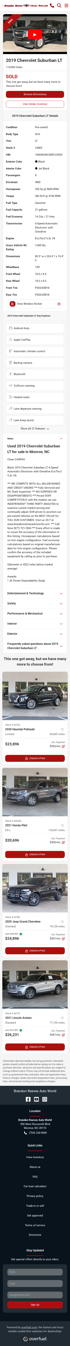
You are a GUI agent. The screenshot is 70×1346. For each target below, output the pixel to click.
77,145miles (57, 1022)
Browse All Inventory (35, 94)
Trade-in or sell (35, 1205)
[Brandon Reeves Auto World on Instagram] (43, 1099)
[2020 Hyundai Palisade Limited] (35, 696)
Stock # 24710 (12, 1013)
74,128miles (57, 926)
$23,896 (12, 744)
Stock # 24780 (12, 917)
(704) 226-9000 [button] (38, 1132)
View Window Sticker (29, 303)
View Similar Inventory (35, 104)
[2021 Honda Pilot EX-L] (35, 792)
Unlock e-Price (37, 758)
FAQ (35, 1176)
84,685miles (57, 734)
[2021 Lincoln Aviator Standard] (35, 984)
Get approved (35, 1215)
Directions (35, 1234)
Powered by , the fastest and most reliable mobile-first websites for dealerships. (35, 1329)
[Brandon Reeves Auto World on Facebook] (27, 1099)
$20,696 (12, 840)
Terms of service (35, 1225)
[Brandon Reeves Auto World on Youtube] (35, 1099)
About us (35, 1167)
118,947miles (56, 830)
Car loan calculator (35, 1186)
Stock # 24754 (12, 725)
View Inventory (35, 1157)
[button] (52, 5)
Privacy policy (35, 1196)
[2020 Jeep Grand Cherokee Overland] (35, 888)
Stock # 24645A (13, 821)
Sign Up (35, 1304)
